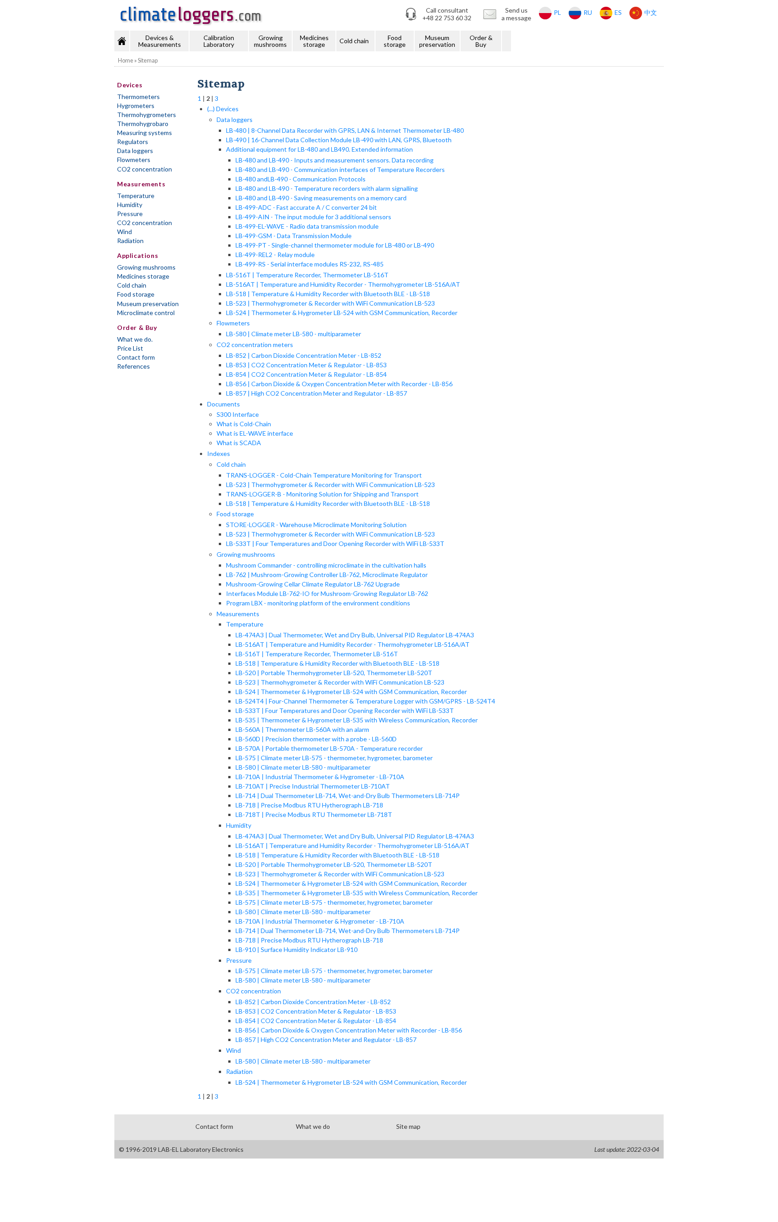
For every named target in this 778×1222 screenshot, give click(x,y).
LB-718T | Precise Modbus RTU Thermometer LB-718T (313, 814)
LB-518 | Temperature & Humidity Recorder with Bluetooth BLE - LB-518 (328, 294)
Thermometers (138, 96)
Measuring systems (144, 132)
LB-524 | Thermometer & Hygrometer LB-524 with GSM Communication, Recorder (341, 312)
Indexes (218, 453)
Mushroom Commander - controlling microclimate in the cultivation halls (326, 565)
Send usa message (516, 14)
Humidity (129, 204)
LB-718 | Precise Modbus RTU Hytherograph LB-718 (309, 805)
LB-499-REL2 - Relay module (275, 254)
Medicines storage (314, 41)
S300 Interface (238, 414)
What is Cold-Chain (244, 424)
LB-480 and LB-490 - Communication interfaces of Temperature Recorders (340, 169)
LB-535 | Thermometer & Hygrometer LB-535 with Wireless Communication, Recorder (356, 720)
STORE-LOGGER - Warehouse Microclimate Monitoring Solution (316, 524)
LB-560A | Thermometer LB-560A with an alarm (302, 729)
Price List (130, 348)
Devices (129, 85)
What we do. (135, 339)
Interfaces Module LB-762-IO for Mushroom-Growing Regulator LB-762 (327, 593)
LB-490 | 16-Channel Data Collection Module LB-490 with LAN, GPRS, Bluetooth (339, 140)
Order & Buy (481, 41)
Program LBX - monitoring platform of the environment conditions (318, 603)
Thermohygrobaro (142, 123)
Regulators (132, 141)
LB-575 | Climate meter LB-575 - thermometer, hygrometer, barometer (334, 758)
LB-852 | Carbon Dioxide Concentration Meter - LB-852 (303, 355)
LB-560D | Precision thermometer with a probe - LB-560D (316, 739)
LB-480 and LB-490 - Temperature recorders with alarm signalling (326, 188)
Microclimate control (146, 312)
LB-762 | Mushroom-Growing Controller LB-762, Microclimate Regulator (327, 574)
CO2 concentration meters (255, 344)
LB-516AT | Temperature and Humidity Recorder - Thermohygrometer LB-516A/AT (343, 284)
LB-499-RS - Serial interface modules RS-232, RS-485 (309, 264)
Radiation (130, 240)
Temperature (135, 195)
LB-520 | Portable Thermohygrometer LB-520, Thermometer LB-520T (333, 672)
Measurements (141, 184)
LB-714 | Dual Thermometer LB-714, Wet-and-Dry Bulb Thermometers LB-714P (347, 795)
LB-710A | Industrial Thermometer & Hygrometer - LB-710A (319, 776)
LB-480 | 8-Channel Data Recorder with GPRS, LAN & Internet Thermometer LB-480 (345, 130)
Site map (408, 1126)
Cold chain (354, 41)
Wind (124, 231)
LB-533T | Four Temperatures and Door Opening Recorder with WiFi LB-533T (335, 543)
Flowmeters (133, 159)
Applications (137, 255)
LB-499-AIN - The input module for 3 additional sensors (313, 217)
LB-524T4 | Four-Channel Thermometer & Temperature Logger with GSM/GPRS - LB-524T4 (365, 701)
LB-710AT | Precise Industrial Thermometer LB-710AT (312, 786)
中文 (650, 12)
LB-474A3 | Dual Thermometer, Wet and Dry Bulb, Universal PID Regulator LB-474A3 (354, 635)
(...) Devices (223, 109)
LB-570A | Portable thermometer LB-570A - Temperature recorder (329, 748)
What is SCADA (239, 442)
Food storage (395, 41)
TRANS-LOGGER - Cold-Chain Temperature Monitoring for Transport (324, 475)
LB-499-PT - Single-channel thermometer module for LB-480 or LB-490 (334, 245)
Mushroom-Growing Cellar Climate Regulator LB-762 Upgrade (313, 584)
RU (588, 12)
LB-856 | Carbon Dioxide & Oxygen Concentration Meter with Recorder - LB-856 (339, 384)
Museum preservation (437, 41)
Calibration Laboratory (219, 41)
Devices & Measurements (159, 41)
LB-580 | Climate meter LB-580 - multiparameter (293, 334)
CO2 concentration (144, 169)
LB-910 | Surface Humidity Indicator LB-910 (296, 949)
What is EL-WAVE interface (255, 433)
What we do (313, 1126)
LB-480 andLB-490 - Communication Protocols (300, 179)
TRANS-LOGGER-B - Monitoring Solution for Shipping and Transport (322, 494)
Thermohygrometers (146, 114)
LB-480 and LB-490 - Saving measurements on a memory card (321, 198)
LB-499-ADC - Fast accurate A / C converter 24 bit (306, 207)
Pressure (130, 213)
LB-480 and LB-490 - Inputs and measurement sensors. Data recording (334, 160)
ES (618, 12)
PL (557, 12)
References (133, 366)
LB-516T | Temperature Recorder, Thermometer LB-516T (307, 275)
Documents (223, 404)
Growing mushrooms (270, 41)
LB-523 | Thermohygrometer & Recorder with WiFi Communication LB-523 (330, 303)
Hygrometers (135, 105)
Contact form (136, 357)
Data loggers (135, 150)
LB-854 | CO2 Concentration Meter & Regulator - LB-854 (306, 374)
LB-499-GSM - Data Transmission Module (293, 235)
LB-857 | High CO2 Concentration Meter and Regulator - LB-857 (316, 393)
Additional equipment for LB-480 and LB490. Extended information (319, 149)
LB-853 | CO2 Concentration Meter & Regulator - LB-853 (306, 365)
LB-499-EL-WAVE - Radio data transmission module (307, 226)
